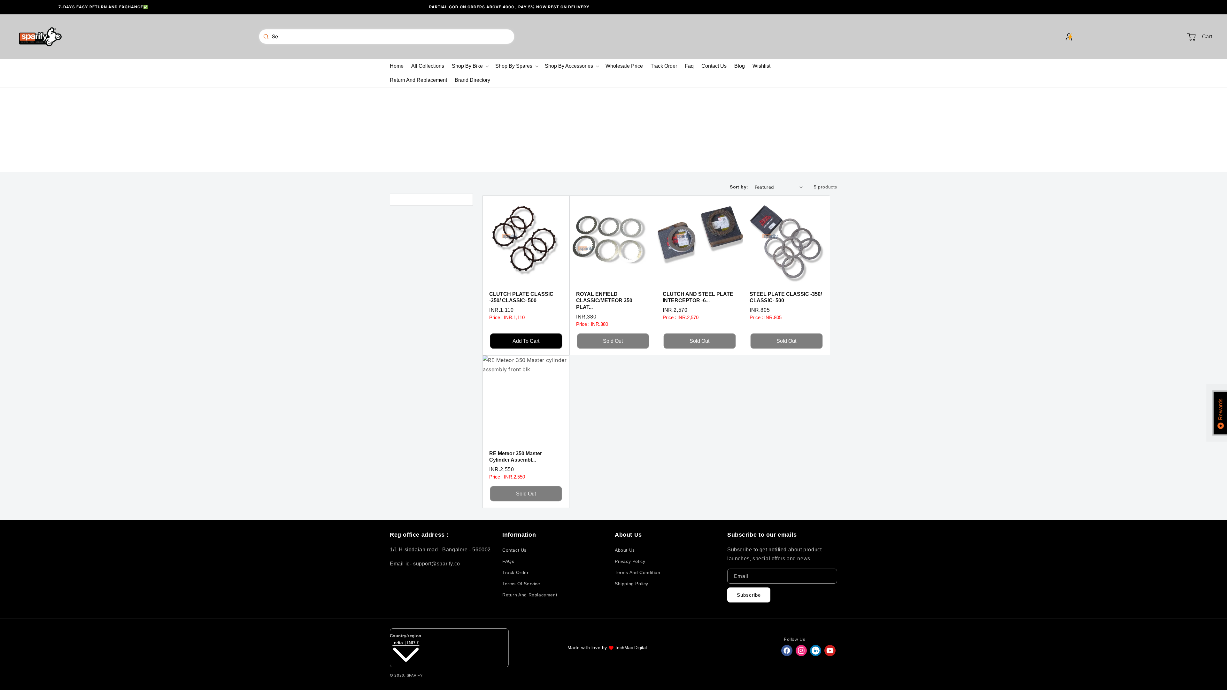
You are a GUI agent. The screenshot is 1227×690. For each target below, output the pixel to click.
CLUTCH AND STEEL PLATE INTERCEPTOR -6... (698, 297)
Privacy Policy (630, 561)
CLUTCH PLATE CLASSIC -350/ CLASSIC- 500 (521, 297)
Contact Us (514, 550)
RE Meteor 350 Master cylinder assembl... (515, 457)
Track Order (515, 572)
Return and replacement (529, 594)
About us (625, 550)
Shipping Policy (631, 583)
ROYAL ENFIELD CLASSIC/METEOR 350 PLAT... (604, 300)
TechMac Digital (631, 647)
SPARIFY (415, 675)
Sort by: (739, 186)
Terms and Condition (637, 572)
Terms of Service (521, 583)
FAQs (508, 561)
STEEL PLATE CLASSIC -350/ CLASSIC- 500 (786, 297)
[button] (469, 66)
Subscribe (749, 595)
